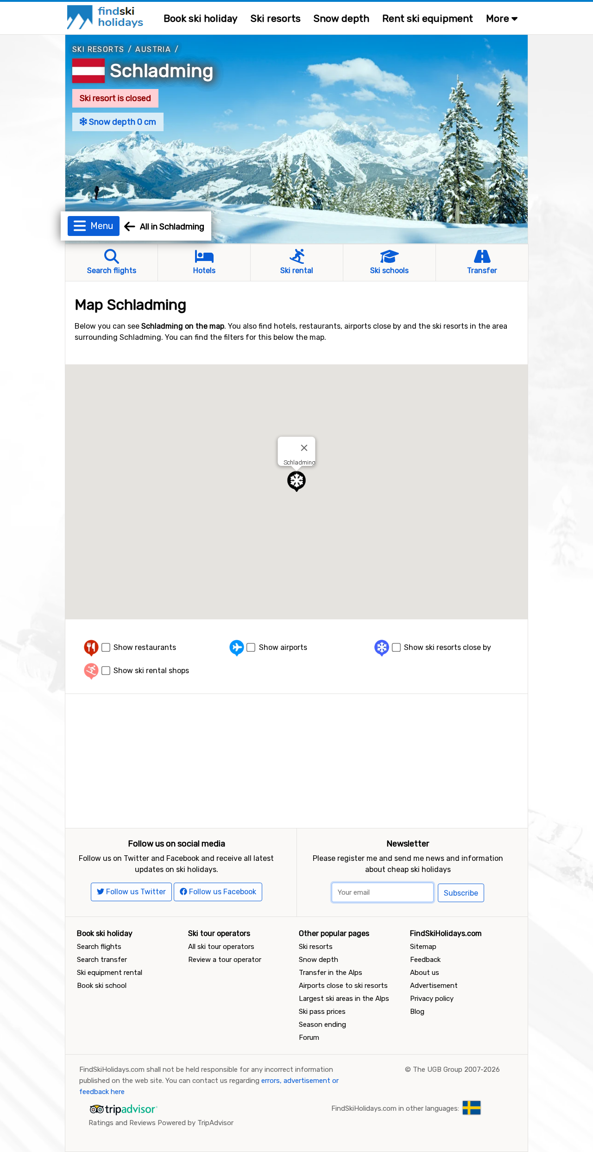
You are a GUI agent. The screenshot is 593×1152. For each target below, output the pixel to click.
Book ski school (101, 985)
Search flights (99, 946)
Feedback (425, 959)
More (498, 18)
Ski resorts (276, 18)
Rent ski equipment (427, 18)
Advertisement (434, 985)
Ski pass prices (322, 1011)
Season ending (322, 1024)
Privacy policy (432, 998)
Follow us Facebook (221, 891)
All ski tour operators (221, 946)
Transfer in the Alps (330, 972)
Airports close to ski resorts (343, 985)
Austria (153, 49)
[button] (296, 481)
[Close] (304, 448)
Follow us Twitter (135, 891)
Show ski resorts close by (447, 647)
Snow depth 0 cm (121, 122)
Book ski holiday (201, 18)
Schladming (162, 71)
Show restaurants (145, 647)
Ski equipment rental (109, 972)
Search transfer (102, 959)
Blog (417, 1011)
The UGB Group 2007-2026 (456, 1069)
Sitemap (423, 946)
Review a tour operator (224, 959)
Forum (309, 1037)
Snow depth (341, 18)
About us (424, 972)
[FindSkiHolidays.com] (106, 16)
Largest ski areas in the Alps (344, 998)
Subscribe (461, 893)
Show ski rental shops (151, 670)
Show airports (283, 647)
